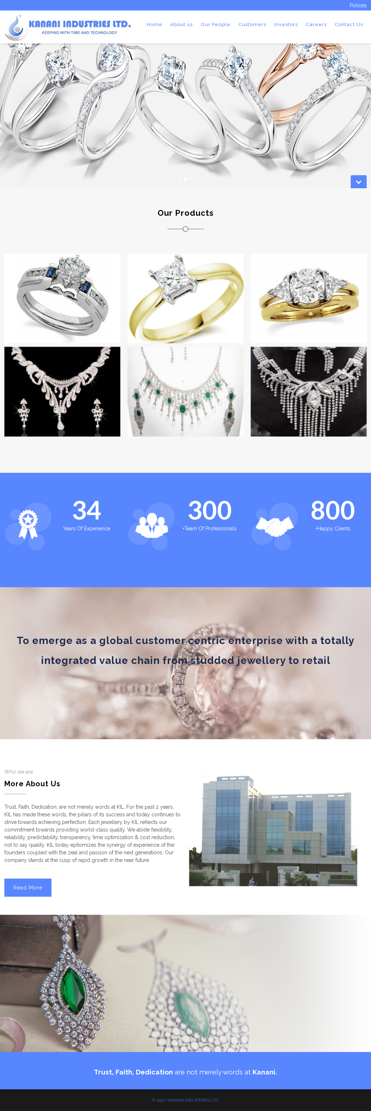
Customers (252, 24)
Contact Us (349, 24)
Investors (286, 24)
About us (181, 24)
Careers (316, 24)
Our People (215, 24)
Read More (27, 888)
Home (154, 24)
